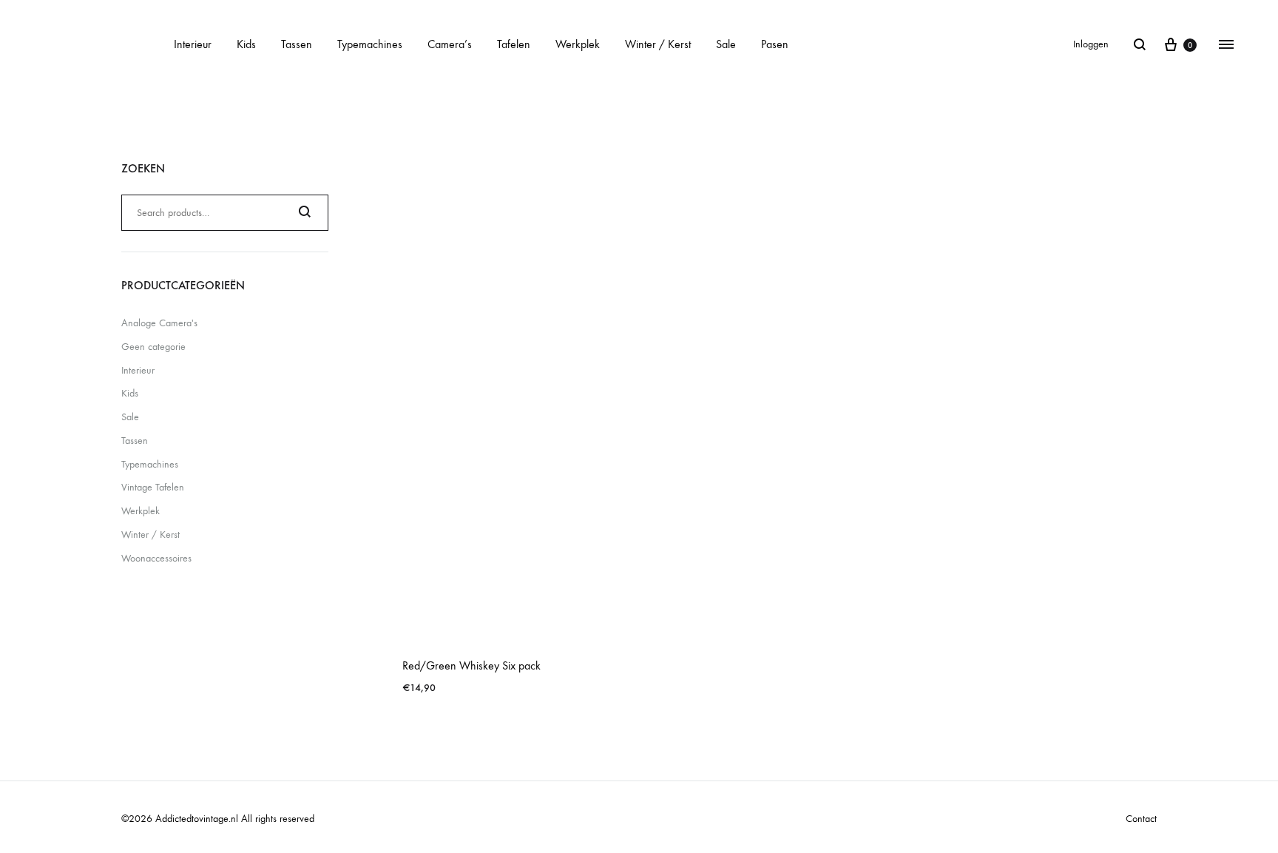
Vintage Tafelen (152, 487)
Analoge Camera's (159, 323)
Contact (1141, 818)
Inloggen (1091, 44)
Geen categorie (153, 346)
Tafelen (513, 44)
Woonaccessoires (156, 558)
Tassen (296, 44)
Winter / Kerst (658, 44)
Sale (726, 44)
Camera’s (449, 44)
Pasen (774, 44)
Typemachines (369, 44)
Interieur (193, 44)
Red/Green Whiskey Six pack (471, 665)
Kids (246, 44)
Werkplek (577, 44)
